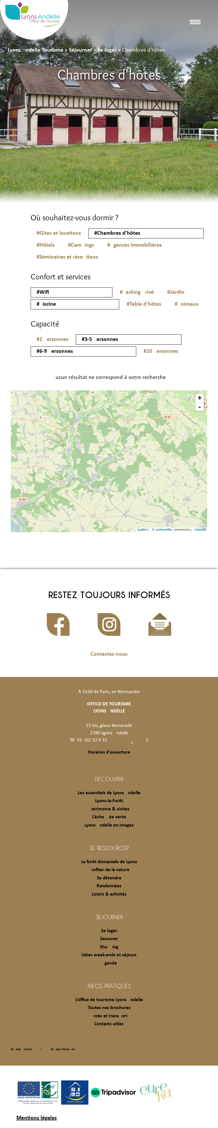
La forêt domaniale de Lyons (109, 861)
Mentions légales (36, 1118)
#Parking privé (137, 292)
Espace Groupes (63, 1049)
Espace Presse (21, 1049)
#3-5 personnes (100, 339)
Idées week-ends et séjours (109, 955)
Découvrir (109, 779)
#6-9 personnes (55, 351)
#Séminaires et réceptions (67, 257)
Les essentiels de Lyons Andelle (109, 793)
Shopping (109, 947)
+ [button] (200, 397)
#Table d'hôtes (144, 304)
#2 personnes (52, 339)
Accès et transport (109, 1016)
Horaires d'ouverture (109, 752)
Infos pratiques (109, 986)
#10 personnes (161, 351)
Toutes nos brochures (109, 1007)
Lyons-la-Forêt (109, 800)
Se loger (109, 930)
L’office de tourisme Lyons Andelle (109, 999)
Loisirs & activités (109, 894)
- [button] (200, 407)
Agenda (109, 963)
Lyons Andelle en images (109, 825)
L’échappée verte (109, 817)
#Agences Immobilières (134, 245)
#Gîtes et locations (59, 233)
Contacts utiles (109, 1024)
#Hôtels (46, 245)
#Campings (81, 245)
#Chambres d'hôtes (117, 233)
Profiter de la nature (109, 869)
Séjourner (109, 917)
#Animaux (186, 304)
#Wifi (43, 292)
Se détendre (109, 878)
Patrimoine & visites (109, 809)
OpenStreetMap (162, 529)
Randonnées (109, 886)
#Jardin (176, 292)
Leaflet (141, 529)
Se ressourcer (109, 848)
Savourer (109, 938)
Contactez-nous (109, 654)
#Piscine (46, 304)
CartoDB (200, 529)
